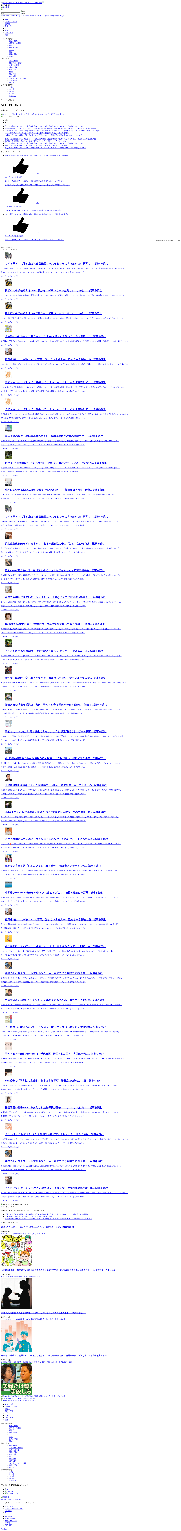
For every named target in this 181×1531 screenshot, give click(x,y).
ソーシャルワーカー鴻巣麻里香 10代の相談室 (18, 1319)
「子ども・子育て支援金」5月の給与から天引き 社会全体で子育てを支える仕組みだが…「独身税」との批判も (46, 1214)
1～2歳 (11, 89)
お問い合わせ (10, 1518)
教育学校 (9, 26)
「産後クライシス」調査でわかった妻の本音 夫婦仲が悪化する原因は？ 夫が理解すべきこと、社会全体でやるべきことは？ (53, 131)
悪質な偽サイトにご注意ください (11, 1499)
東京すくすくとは (11, 1506)
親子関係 (12, 74)
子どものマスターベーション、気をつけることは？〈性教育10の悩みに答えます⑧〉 (37, 133)
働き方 (7, 24)
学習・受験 (13, 80)
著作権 (7, 1523)
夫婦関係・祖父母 (16, 63)
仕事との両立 (14, 65)
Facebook (8, 1511)
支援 (6, 30)
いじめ (11, 83)
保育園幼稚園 (11, 22)
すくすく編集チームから (31, 1276)
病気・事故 (13, 54)
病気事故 (9, 33)
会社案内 (8, 1516)
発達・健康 (13, 61)
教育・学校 (13, 47)
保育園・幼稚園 (15, 43)
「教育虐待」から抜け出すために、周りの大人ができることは (28, 1216)
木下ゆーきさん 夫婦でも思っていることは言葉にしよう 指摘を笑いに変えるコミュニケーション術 (43, 135)
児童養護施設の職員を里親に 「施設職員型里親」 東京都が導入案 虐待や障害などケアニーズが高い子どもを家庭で (48, 1219)
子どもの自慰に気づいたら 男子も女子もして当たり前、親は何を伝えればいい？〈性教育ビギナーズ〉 (44, 126)
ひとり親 (12, 69)
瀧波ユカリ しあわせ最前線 (12, 1234)
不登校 (38, 1319)
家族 (6, 35)
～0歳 (11, 87)
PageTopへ (4, 1529)
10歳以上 (12, 96)
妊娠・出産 (13, 41)
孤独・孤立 (13, 67)
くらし (7, 28)
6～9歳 (11, 94)
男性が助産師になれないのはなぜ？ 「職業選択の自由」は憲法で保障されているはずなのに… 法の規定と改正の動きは (50, 128)
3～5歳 (11, 91)
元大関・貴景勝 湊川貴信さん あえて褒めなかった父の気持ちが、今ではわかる (35, 141)
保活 (11, 72)
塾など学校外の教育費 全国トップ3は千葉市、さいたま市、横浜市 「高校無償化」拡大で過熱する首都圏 (45, 148)
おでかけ (12, 76)
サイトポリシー (11, 1521)
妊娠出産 (9, 19)
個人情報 (8, 1525)
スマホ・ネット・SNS (17, 78)
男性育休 (4, 1362)
